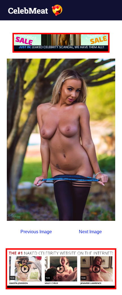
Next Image (90, 231)
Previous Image (36, 231)
